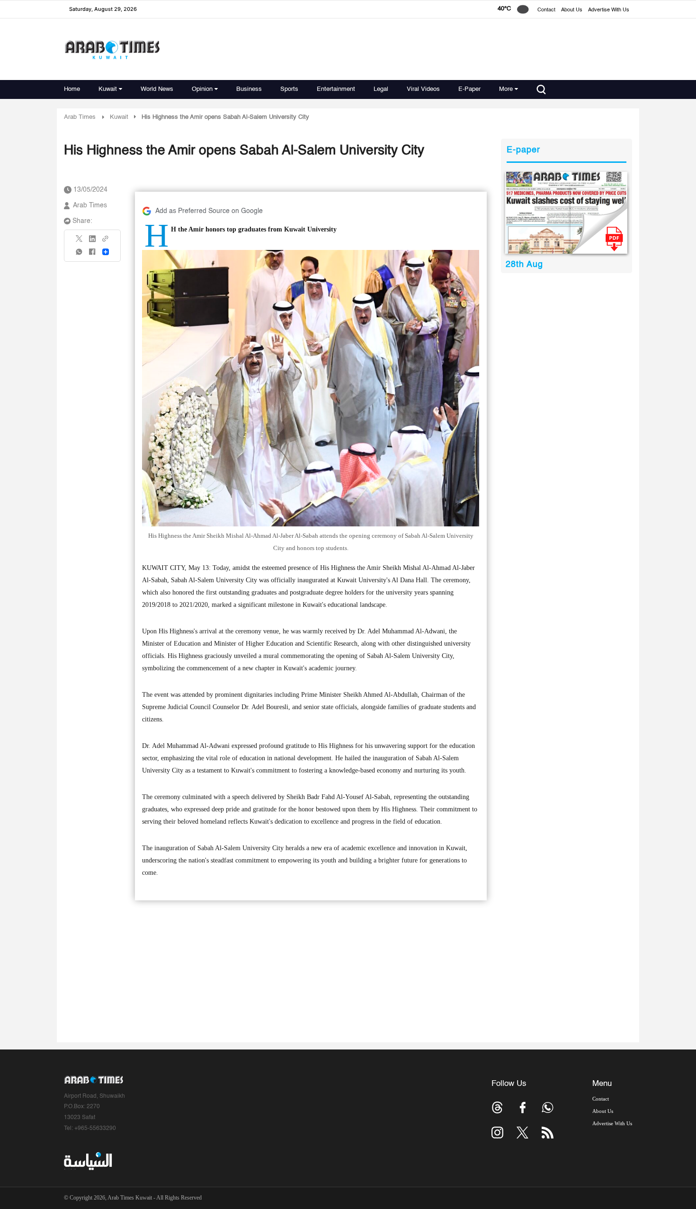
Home (72, 89)
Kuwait (107, 89)
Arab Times (80, 117)
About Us (571, 10)
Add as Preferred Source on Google (209, 211)
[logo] (112, 49)
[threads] (497, 1107)
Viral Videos (423, 89)
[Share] (105, 252)
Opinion (202, 89)
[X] (79, 241)
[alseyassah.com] (87, 1161)
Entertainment (336, 89)
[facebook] (92, 255)
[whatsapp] (79, 255)
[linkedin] (92, 242)
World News (157, 89)
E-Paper (469, 89)
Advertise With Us (608, 10)
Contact (546, 10)
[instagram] (497, 1132)
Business (249, 89)
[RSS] (547, 1132)
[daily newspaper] (566, 213)
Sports (289, 89)
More (506, 89)
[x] (522, 1132)
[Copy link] (105, 241)
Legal (381, 89)
